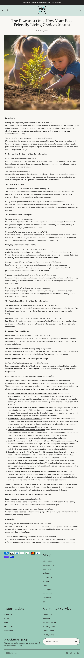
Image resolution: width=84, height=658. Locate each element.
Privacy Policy (48, 635)
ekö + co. (13, 653)
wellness (46, 573)
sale (44, 602)
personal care (48, 565)
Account (46, 618)
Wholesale (8, 630)
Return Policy (48, 630)
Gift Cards (8, 626)
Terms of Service (49, 622)
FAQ (6, 622)
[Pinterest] (78, 653)
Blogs (6, 618)
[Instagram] (70, 653)
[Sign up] (76, 641)
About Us (8, 614)
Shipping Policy (49, 626)
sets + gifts (47, 589)
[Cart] (81, 10)
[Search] (7, 10)
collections (47, 593)
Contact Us (47, 614)
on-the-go (47, 577)
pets (45, 585)
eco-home (47, 569)
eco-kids (46, 581)
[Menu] (2, 10)
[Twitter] (74, 653)
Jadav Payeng (14, 452)
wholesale (47, 598)
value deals (47, 561)
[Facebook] (66, 653)
